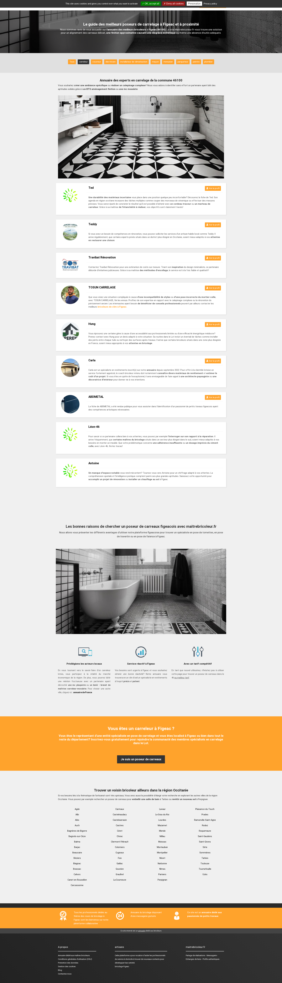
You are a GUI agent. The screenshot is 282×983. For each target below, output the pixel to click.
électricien (111, 61)
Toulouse (204, 863)
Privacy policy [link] (210, 3)
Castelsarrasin (120, 820)
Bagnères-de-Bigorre (77, 831)
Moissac (162, 842)
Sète (205, 847)
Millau (162, 836)
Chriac (120, 836)
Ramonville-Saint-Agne (205, 820)
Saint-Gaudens (205, 836)
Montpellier (162, 852)
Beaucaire (77, 852)
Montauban (162, 847)
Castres (120, 825)
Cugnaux (120, 852)
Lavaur (162, 809)
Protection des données (68, 963)
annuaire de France (82, 692)
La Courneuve (119, 880)
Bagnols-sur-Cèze (77, 836)
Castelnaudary (120, 814)
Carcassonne (77, 885)
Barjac (77, 847)
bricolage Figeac (122, 966)
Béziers (77, 858)
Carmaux (119, 809)
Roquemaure (205, 831)
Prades (205, 814)
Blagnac (77, 863)
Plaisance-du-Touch (204, 809)
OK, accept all (151, 3)
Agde (77, 809)
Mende (162, 831)
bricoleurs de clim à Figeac (112, 306)
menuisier (168, 61)
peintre (196, 61)
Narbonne (162, 863)
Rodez (205, 825)
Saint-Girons (205, 842)
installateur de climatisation (133, 61)
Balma (77, 842)
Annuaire (61, 955)
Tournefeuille (205, 869)
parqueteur (183, 61)
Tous (71, 61)
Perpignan (162, 880)
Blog (60, 970)
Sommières (204, 852)
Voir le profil (214, 188)
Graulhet (120, 874)
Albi (77, 814)
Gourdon (120, 869)
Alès (77, 820)
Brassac (77, 869)
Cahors (77, 874)
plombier (208, 61)
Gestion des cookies (67, 966)
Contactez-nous (65, 974)
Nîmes (162, 869)
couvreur (96, 61)
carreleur (83, 61)
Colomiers (120, 847)
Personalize (194, 3)
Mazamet (162, 825)
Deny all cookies (175, 3)
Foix (120, 858)
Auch (77, 825)
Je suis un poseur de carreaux (141, 759)
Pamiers (162, 874)
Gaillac (120, 863)
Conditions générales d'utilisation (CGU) (75, 959)
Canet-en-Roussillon (77, 880)
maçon (155, 61)
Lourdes (162, 820)
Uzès (205, 874)
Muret (162, 858)
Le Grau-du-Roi (162, 814)
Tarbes (205, 858)
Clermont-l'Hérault (119, 842)
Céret (119, 831)
